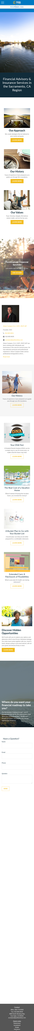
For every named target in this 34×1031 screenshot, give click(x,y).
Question (4, 773)
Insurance (17, 1029)
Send (6, 788)
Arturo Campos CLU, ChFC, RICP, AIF (15, 326)
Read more (6, 357)
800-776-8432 (19, 1009)
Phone (4, 763)
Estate (17, 1027)
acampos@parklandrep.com (14, 340)
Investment (17, 1025)
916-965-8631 (9, 333)
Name (3, 741)
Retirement (17, 1023)
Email (3, 752)
